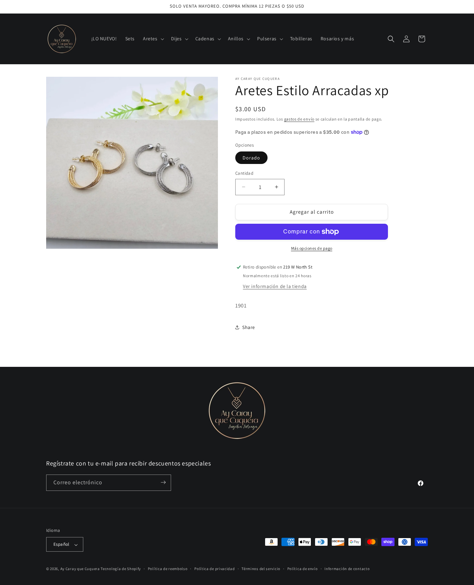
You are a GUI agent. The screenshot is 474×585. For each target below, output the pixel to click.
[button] (153, 38)
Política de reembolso (168, 568)
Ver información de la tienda (275, 286)
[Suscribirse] (163, 482)
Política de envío (302, 568)
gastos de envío (299, 119)
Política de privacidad (214, 568)
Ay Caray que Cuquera (80, 569)
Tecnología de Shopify (121, 569)
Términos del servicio (261, 568)
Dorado (251, 158)
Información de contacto (347, 568)
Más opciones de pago (311, 248)
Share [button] (248, 327)
